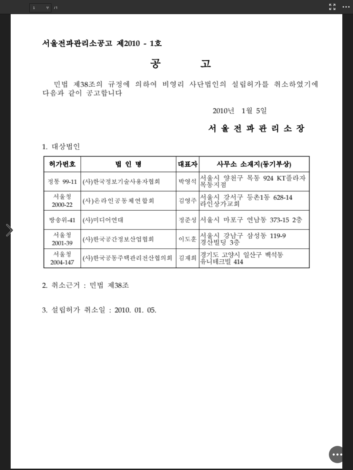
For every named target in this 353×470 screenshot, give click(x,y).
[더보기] (346, 7)
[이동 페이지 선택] (47, 8)
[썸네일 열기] (10, 231)
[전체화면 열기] (332, 7)
